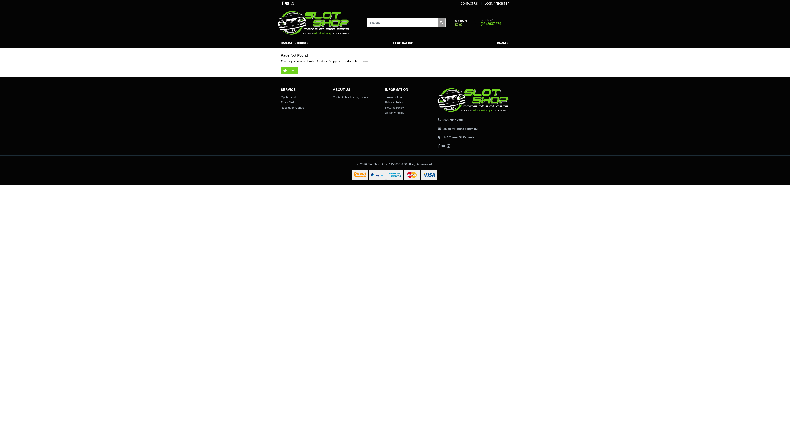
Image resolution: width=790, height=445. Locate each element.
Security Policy (394, 112)
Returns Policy (394, 107)
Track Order (288, 102)
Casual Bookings (295, 43)
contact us (469, 3)
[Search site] (442, 22)
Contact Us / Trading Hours (350, 97)
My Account (288, 97)
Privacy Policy (394, 102)
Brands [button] (503, 43)
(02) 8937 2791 (492, 24)
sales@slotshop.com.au (460, 128)
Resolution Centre (292, 107)
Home (291, 70)
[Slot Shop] (314, 22)
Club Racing (403, 43)
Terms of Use (393, 97)
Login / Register (497, 3)
